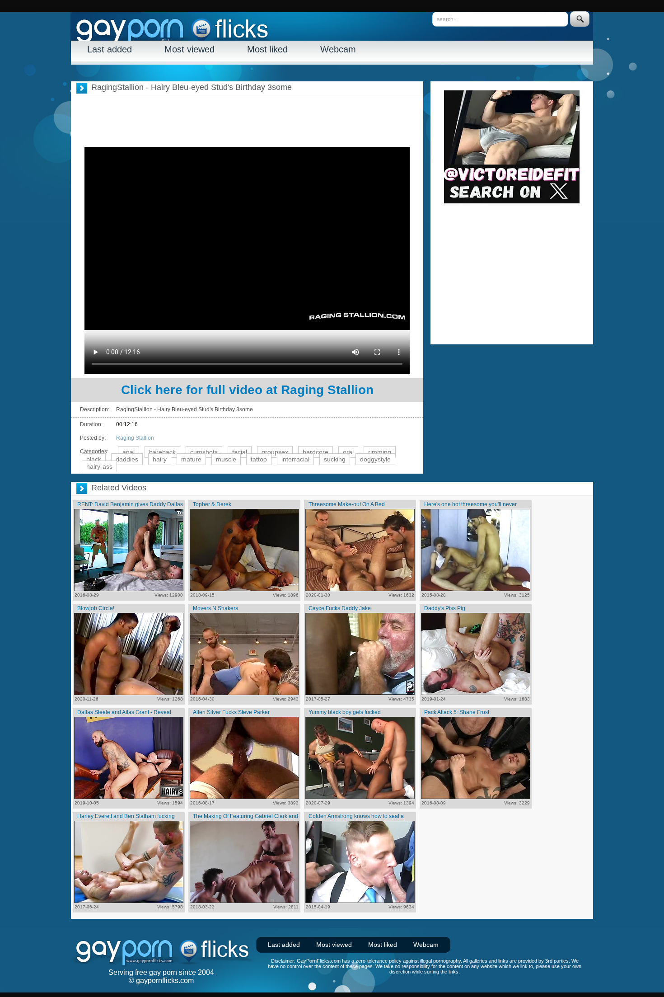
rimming (379, 452)
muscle (226, 459)
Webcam (338, 49)
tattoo (259, 459)
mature (191, 459)
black (93, 459)
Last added (109, 49)
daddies (127, 459)
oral (348, 452)
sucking (335, 459)
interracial (295, 459)
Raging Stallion (135, 438)
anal (128, 452)
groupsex (275, 452)
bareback (162, 452)
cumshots (204, 452)
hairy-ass (99, 466)
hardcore (315, 452)
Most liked (267, 49)
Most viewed (189, 49)
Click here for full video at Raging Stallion (247, 390)
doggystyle (375, 459)
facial (239, 452)
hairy (160, 459)
